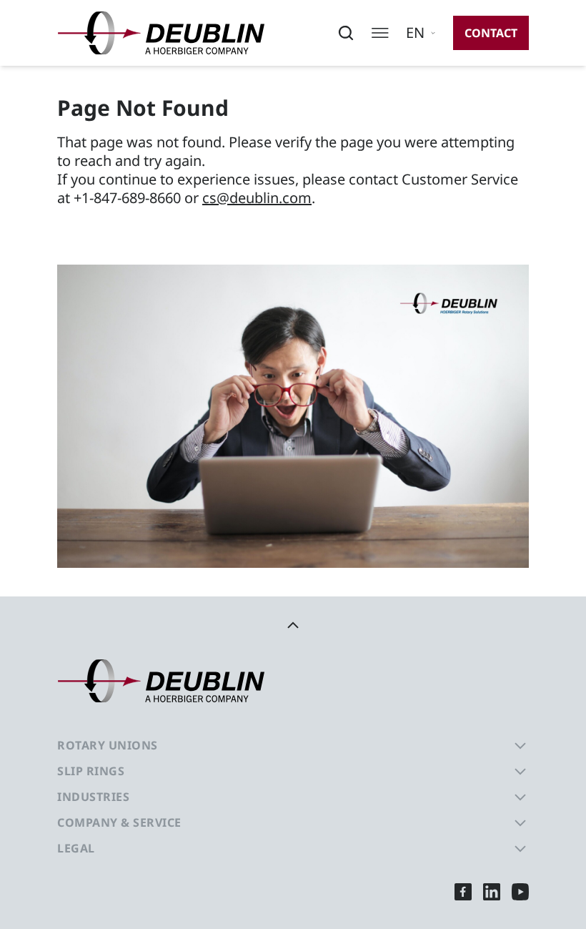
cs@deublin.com (257, 197)
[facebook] (463, 891)
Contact (491, 33)
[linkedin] (491, 891)
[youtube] (520, 891)
